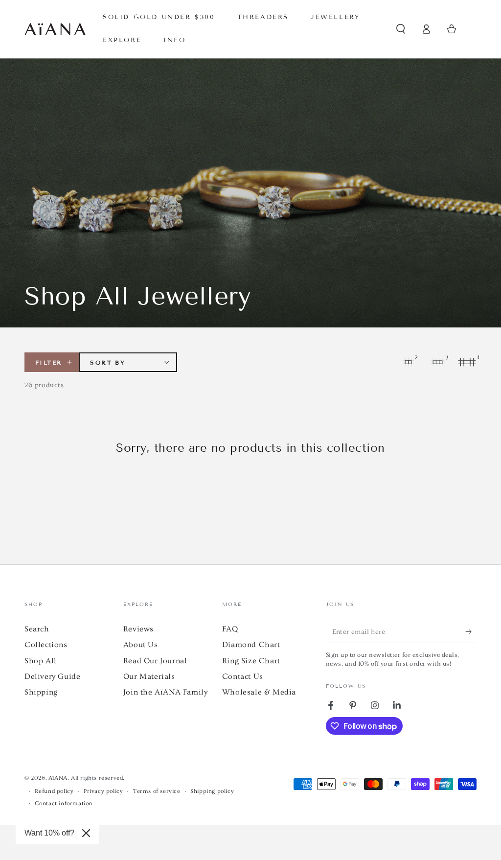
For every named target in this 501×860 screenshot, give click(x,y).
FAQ (230, 629)
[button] (400, 29)
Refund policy (54, 791)
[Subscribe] (471, 632)
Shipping (41, 692)
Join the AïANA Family (165, 692)
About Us (140, 644)
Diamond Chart (251, 644)
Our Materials (149, 676)
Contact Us (242, 676)
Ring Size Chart (251, 660)
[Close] (86, 833)
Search (36, 629)
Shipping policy (212, 791)
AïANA (58, 778)
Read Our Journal (155, 660)
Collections (46, 644)
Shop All (40, 660)
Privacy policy (103, 791)
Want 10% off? (49, 833)
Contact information (63, 803)
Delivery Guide (52, 676)
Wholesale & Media (259, 692)
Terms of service (157, 791)
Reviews (138, 629)
